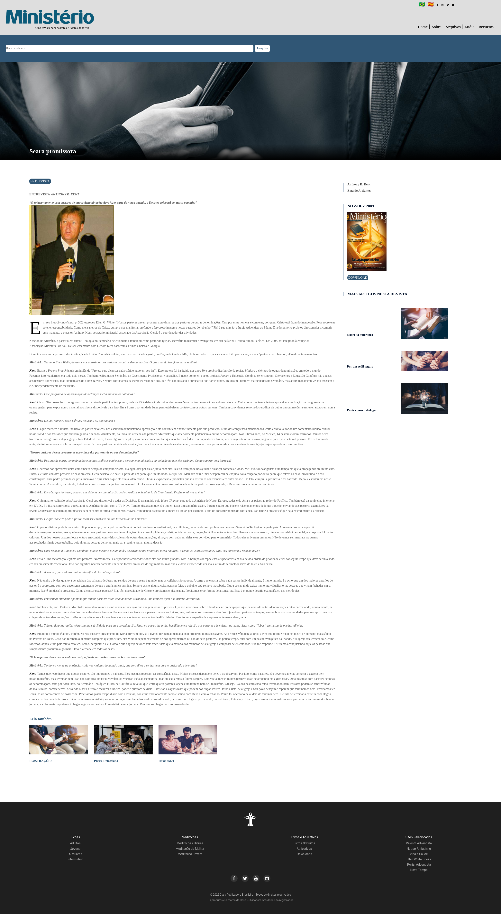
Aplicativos (304, 849)
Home (423, 26)
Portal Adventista (419, 864)
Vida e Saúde (419, 854)
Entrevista (40, 181)
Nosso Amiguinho (419, 849)
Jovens (75, 849)
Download (357, 277)
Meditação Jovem (190, 854)
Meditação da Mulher (190, 849)
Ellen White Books (418, 859)
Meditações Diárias (190, 843)
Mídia (470, 26)
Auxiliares (75, 854)
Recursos (486, 26)
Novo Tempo (419, 870)
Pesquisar (262, 48)
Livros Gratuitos (304, 843)
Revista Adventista (419, 843)
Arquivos (453, 26)
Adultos (75, 843)
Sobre (437, 26)
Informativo (75, 859)
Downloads (304, 854)
